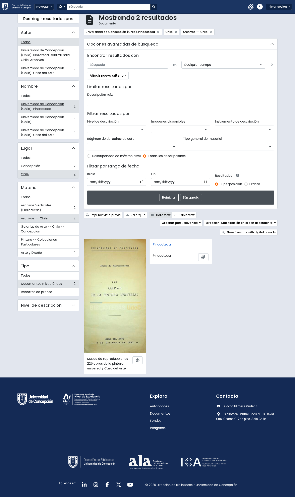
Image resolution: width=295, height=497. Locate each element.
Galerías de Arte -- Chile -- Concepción (48, 229)
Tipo (25, 266)
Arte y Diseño (48, 253)
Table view (186, 215)
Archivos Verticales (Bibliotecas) (48, 207)
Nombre (29, 86)
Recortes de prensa (48, 293)
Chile (48, 175)
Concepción (48, 167)
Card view (163, 215)
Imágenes (158, 428)
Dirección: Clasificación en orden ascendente (239, 223)
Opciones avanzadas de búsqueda (123, 44)
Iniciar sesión (278, 7)
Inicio (91, 174)
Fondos (155, 420)
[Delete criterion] (272, 64)
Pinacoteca (162, 244)
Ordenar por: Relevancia (180, 223)
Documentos (160, 413)
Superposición (231, 184)
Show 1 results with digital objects (251, 232)
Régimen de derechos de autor (111, 138)
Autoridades (159, 406)
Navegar (43, 7)
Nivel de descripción (41, 305)
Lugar (26, 148)
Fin (153, 174)
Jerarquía (137, 215)
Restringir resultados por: (48, 18)
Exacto (254, 184)
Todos (26, 42)
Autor (26, 32)
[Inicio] (18, 7)
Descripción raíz (100, 94)
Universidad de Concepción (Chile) (48, 119)
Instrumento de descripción (237, 121)
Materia (29, 187)
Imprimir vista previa (105, 215)
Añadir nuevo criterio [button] (107, 75)
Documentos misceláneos (48, 284)
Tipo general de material (202, 138)
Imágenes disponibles (168, 121)
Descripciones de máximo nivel (116, 156)
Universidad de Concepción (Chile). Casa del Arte (48, 70)
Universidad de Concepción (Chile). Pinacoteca (48, 106)
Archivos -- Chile (48, 219)
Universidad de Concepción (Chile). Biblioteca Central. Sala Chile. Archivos (48, 55)
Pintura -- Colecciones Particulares (48, 242)
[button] (251, 6)
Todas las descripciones (167, 156)
